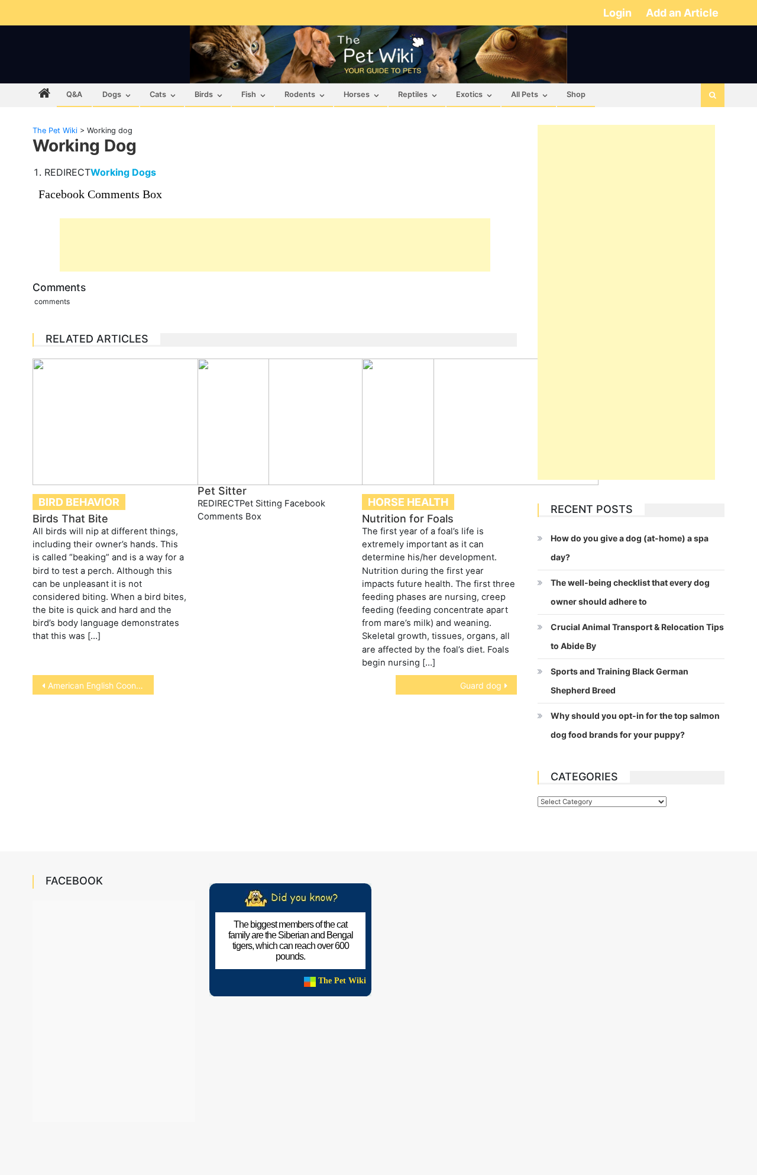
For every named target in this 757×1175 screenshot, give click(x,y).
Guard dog (481, 685)
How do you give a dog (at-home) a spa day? (630, 547)
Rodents (299, 94)
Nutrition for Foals (408, 518)
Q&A (74, 94)
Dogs (111, 94)
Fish (248, 94)
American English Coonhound (101, 685)
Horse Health (408, 502)
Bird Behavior (78, 502)
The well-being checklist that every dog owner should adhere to (630, 591)
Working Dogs (123, 172)
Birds (204, 94)
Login (618, 13)
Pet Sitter (222, 491)
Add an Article (682, 13)
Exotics (469, 94)
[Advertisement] (275, 245)
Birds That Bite (70, 518)
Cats (158, 94)
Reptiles (413, 94)
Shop (576, 94)
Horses (357, 94)
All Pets (524, 94)
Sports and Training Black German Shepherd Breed (619, 680)
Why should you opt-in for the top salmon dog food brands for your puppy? (635, 725)
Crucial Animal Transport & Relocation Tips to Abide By (637, 636)
